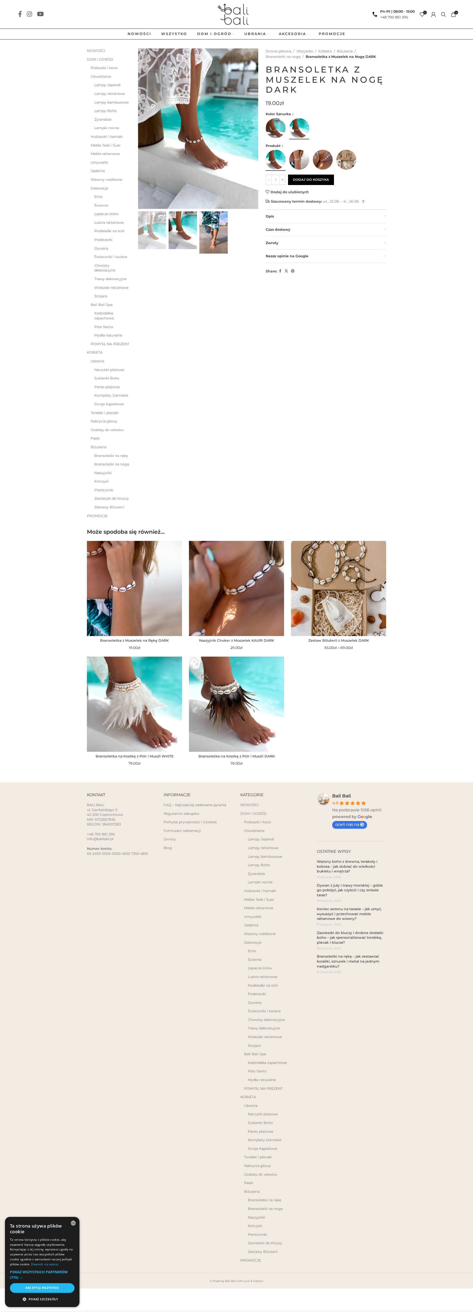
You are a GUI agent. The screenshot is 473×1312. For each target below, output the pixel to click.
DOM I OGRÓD (100, 59)
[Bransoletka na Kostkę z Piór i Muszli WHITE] (134, 704)
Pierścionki (103, 490)
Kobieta (325, 51)
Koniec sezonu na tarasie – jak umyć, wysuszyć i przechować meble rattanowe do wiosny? (349, 914)
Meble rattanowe (105, 153)
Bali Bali (341, 796)
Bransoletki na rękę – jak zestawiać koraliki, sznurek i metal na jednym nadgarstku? (348, 961)
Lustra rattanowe (109, 222)
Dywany (101, 248)
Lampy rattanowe (109, 93)
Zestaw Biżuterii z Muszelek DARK (338, 640)
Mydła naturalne (108, 335)
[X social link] (286, 271)
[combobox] (73, 1223)
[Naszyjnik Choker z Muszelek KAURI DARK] (236, 588)
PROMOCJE (97, 516)
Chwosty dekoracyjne (104, 268)
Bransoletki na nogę (111, 464)
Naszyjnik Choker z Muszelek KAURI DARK (236, 640)
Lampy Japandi (107, 85)
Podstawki (103, 239)
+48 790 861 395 (394, 17)
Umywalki (99, 162)
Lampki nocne (106, 128)
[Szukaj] (443, 14)
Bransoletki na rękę (111, 455)
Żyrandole (102, 119)
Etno (98, 196)
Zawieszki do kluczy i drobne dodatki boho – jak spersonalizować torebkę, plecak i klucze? (350, 938)
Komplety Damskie (111, 395)
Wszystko (304, 51)
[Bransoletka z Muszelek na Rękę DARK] (134, 588)
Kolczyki (101, 481)
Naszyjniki (103, 473)
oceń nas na (347, 824)
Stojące (100, 296)
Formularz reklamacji (182, 830)
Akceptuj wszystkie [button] (42, 1288)
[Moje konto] (433, 14)
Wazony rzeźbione (106, 179)
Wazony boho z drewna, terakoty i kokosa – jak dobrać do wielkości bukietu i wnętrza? (347, 866)
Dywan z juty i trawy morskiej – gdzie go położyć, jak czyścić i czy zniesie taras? (350, 890)
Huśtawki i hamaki (107, 136)
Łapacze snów (106, 214)
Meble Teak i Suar (106, 145)
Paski (95, 438)
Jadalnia (98, 171)
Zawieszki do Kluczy (111, 498)
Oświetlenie (101, 76)
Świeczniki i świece (110, 257)
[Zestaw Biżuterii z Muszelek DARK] (338, 588)
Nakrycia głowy (104, 421)
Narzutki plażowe (109, 370)
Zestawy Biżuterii (109, 507)
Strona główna (278, 51)
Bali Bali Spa (101, 304)
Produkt (274, 146)
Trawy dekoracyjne (110, 279)
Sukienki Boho (106, 378)
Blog (168, 848)
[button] (42, 1274)
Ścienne (101, 205)
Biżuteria (98, 447)
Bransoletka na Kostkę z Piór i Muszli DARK (236, 756)
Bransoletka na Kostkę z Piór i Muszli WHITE (135, 756)
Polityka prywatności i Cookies (190, 822)
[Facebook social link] (20, 14)
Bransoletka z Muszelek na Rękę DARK (134, 640)
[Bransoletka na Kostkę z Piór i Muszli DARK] (236, 704)
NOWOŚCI (96, 50)
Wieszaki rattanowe (111, 287)
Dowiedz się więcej (44, 1264)
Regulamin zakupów (181, 813)
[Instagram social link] (29, 14)
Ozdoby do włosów (107, 430)
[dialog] (42, 1262)
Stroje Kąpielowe (109, 404)
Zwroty (170, 839)
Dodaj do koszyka (311, 180)
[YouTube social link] (40, 14)
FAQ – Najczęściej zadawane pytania (195, 805)
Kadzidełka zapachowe (104, 315)
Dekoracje (99, 188)
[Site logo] (236, 14)
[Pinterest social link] (293, 271)
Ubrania (97, 361)
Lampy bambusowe (111, 102)
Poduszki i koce (104, 68)
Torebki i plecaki (104, 413)
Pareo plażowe (107, 387)
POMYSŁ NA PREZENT (110, 344)
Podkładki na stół (109, 231)
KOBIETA (95, 352)
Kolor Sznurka (279, 114)
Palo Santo (103, 327)
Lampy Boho (105, 111)
